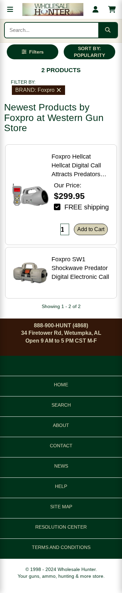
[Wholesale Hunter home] (52, 9)
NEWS (61, 466)
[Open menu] (10, 9)
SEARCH (61, 405)
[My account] (95, 9)
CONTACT (61, 445)
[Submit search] (107, 30)
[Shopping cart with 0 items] (111, 9)
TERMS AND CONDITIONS (61, 547)
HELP (61, 486)
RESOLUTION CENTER (61, 527)
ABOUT (61, 425)
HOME (61, 384)
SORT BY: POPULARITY (89, 52)
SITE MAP (61, 506)
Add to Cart (90, 229)
